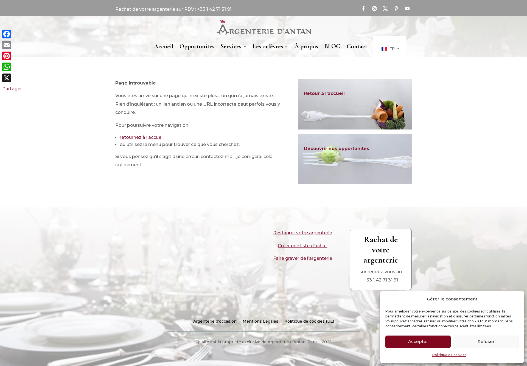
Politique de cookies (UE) (309, 321)
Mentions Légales (260, 321)
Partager (12, 88)
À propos (306, 46)
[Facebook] (12, 34)
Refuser (486, 341)
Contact (357, 46)
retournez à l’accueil (142, 137)
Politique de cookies (449, 355)
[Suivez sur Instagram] (374, 8)
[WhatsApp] (12, 66)
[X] (12, 77)
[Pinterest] (12, 55)
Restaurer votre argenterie (302, 232)
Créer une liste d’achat (302, 245)
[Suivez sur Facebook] (363, 8)
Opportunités (197, 46)
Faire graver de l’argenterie (302, 258)
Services (230, 46)
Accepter (418, 341)
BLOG (332, 46)
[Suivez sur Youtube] (407, 8)
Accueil (163, 46)
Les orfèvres (268, 46)
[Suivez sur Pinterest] (396, 8)
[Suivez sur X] (385, 8)
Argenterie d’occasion (215, 321)
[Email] (12, 45)
